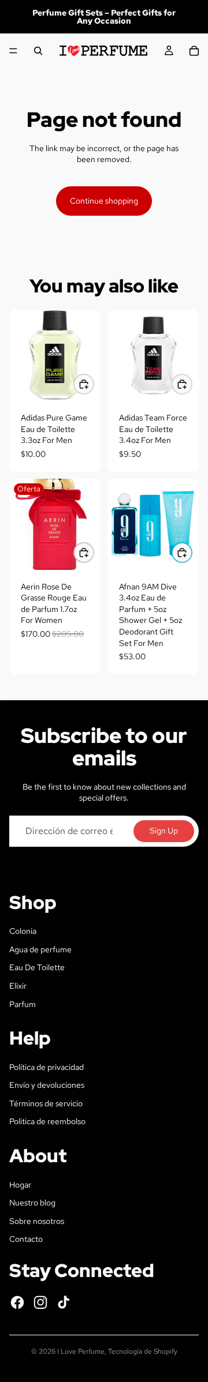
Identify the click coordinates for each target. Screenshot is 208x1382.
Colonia (22, 931)
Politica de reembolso (47, 1121)
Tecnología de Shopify (142, 1351)
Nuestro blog (32, 1202)
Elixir (18, 986)
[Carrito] (194, 50)
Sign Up (164, 830)
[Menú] (13, 50)
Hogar (20, 1185)
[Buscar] (38, 50)
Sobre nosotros (36, 1221)
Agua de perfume (40, 949)
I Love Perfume (81, 1351)
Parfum (22, 1004)
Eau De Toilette (37, 967)
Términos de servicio (46, 1103)
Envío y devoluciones (46, 1085)
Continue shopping (104, 201)
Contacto (26, 1239)
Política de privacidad (46, 1067)
